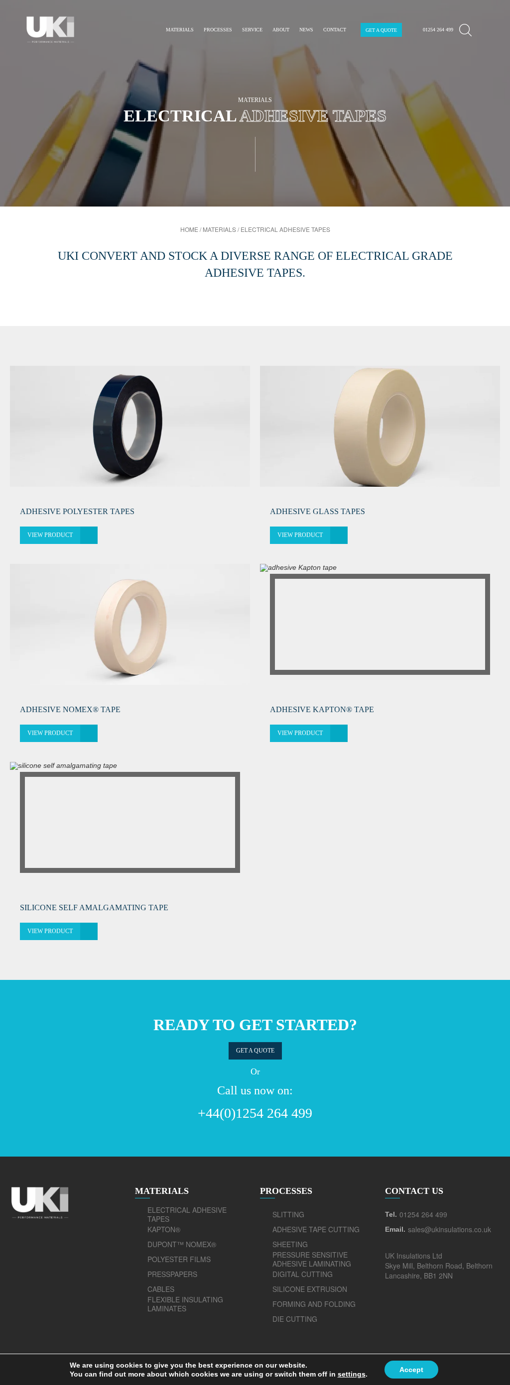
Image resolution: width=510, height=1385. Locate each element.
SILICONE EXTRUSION (309, 1288)
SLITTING (288, 1214)
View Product (50, 535)
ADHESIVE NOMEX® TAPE (70, 709)
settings (352, 1374)
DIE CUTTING (294, 1318)
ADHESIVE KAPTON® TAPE (322, 709)
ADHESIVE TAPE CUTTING (316, 1229)
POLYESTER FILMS (179, 1259)
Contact (334, 29)
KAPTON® (163, 1229)
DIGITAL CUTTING (302, 1274)
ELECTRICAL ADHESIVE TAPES (187, 1214)
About (280, 29)
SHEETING (290, 1244)
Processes (218, 29)
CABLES (160, 1288)
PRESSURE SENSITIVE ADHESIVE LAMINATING (311, 1259)
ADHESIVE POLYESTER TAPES (77, 511)
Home (189, 229)
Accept (411, 1370)
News (306, 29)
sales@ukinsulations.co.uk (449, 1229)
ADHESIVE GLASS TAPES (317, 511)
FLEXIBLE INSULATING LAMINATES (185, 1304)
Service (252, 29)
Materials (180, 29)
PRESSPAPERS (172, 1274)
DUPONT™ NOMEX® (181, 1244)
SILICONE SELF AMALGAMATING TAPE (94, 907)
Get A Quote (381, 30)
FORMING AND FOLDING (314, 1303)
